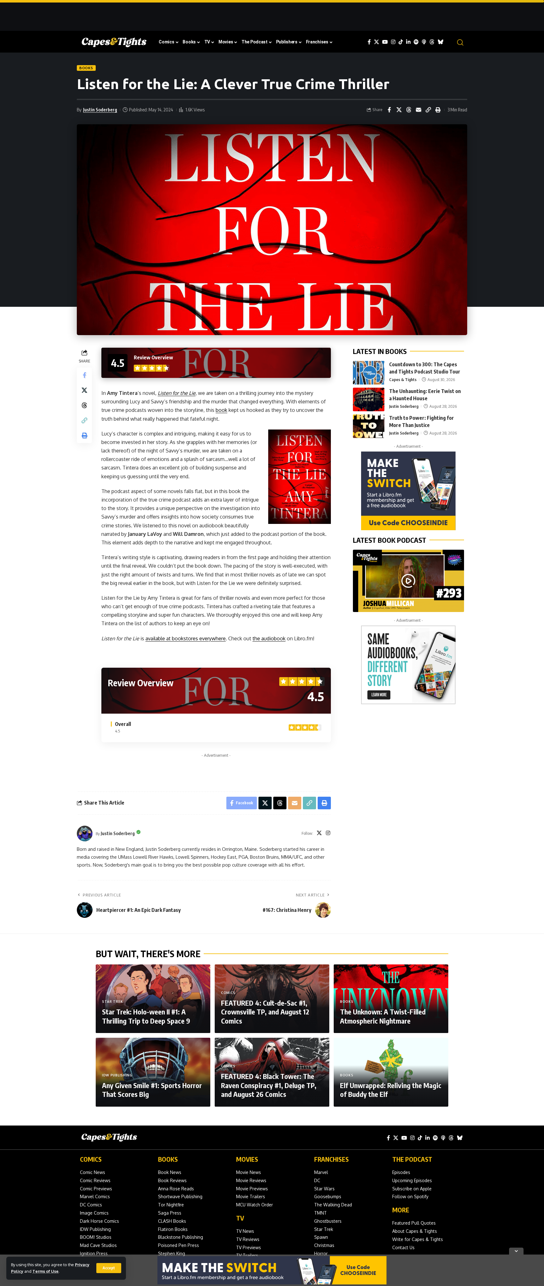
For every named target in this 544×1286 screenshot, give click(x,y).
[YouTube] (385, 42)
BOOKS (168, 1159)
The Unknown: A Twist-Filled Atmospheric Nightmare (383, 1016)
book (221, 410)
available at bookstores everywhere (185, 638)
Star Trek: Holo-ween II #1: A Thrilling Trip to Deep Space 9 (146, 1016)
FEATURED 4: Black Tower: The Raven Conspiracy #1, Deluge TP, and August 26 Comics (268, 1085)
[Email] (418, 110)
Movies (247, 1159)
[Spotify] (416, 42)
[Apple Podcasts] (424, 42)
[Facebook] (369, 42)
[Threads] (432, 42)
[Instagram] (393, 42)
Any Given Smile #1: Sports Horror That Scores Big (152, 1090)
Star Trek (112, 1001)
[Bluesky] (440, 42)
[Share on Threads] (408, 110)
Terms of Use (45, 1271)
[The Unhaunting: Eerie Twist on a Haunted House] (368, 399)
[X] (376, 42)
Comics (228, 993)
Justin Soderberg (100, 109)
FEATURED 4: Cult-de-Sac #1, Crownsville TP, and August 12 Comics (265, 1011)
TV (240, 1218)
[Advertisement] (272, 14)
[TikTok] (401, 42)
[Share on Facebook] (389, 110)
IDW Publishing (117, 1075)
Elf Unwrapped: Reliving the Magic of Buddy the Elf (390, 1090)
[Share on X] (398, 110)
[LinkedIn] (408, 42)
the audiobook (269, 638)
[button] (108, 1268)
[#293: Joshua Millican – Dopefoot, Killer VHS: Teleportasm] (408, 581)
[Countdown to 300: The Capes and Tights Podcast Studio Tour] (368, 373)
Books (86, 67)
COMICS (91, 1159)
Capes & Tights (402, 379)
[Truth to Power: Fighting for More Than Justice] (368, 426)
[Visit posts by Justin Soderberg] (85, 833)
